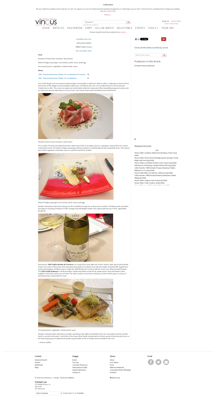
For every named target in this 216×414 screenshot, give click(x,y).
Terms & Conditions (67, 378)
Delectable (124, 28)
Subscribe (176, 21)
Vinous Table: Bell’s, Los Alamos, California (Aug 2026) (153, 173)
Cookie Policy (111, 11)
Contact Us (76, 372)
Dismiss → (108, 15)
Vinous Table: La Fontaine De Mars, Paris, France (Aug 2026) (155, 163)
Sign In (165, 21)
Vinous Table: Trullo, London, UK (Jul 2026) (149, 183)
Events (140, 28)
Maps (88, 28)
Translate (80, 393)
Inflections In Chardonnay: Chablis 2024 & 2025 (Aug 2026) (155, 165)
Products (113, 372)
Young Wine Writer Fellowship (120, 370)
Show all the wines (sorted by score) (151, 47)
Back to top (115, 378)
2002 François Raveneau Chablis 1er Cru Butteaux (57, 78)
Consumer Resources (80, 365)
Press (112, 365)
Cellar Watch (104, 28)
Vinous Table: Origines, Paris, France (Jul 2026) (150, 180)
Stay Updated (171, 24)
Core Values (114, 362)
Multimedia (74, 28)
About (112, 360)
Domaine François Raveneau (144, 66)
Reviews (88, 22)
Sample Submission (79, 370)
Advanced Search (90, 25)
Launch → (123, 32)
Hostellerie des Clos (83, 39)
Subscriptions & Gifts (79, 367)
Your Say (168, 28)
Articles (58, 28)
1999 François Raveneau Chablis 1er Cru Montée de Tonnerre (62, 74)
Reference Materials (117, 367)
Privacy (56, 378)
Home (46, 28)
